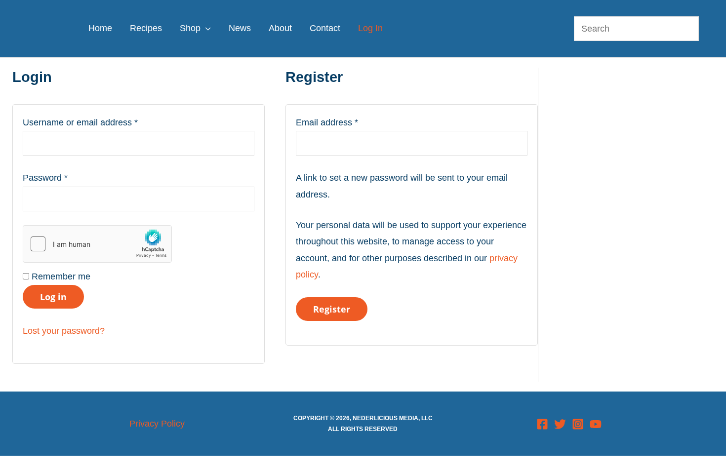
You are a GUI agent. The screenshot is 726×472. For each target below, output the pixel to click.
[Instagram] (578, 424)
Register (331, 309)
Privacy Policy (157, 424)
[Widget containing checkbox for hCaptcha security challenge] (97, 244)
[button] (206, 28)
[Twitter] (560, 424)
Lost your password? (64, 331)
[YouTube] (596, 424)
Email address (345, 122)
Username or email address (98, 122)
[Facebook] (542, 424)
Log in (53, 297)
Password (63, 177)
